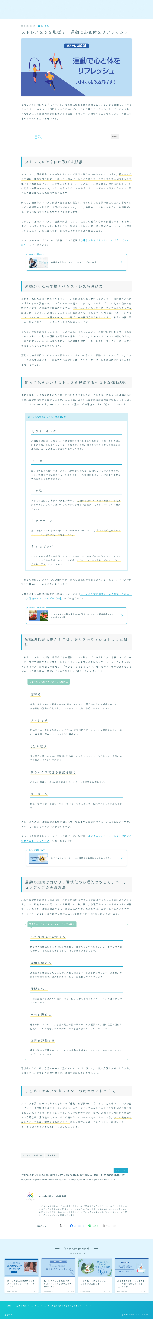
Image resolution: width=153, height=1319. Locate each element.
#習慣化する (51, 1155)
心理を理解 (21, 1305)
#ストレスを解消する (32, 1155)
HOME (8, 1305)
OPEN (114, 136)
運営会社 (8, 1314)
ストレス (45, 26)
